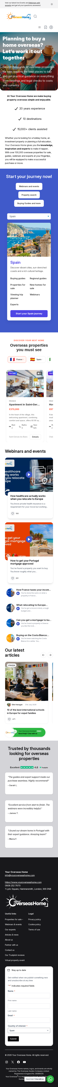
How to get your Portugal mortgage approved (24, 562)
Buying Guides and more (29, 203)
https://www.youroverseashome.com (23, 882)
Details (35, 437)
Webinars (35, 294)
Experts (14, 304)
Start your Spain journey (29, 313)
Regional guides (38, 278)
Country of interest (17, 1026)
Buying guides (17, 278)
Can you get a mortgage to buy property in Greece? (33, 620)
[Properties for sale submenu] (22, 919)
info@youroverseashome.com (20, 875)
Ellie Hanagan (17, 705)
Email (11, 1015)
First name (12, 1000)
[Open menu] (39, 27)
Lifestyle (11, 665)
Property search (29, 195)
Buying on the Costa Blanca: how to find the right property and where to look (32, 635)
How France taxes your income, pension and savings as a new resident (33, 589)
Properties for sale (17, 286)
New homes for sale (38, 286)
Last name (12, 1011)
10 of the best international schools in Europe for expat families (25, 711)
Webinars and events (29, 186)
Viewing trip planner (16, 296)
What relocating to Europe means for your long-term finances (31, 605)
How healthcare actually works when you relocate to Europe (28, 497)
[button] (52, 4)
